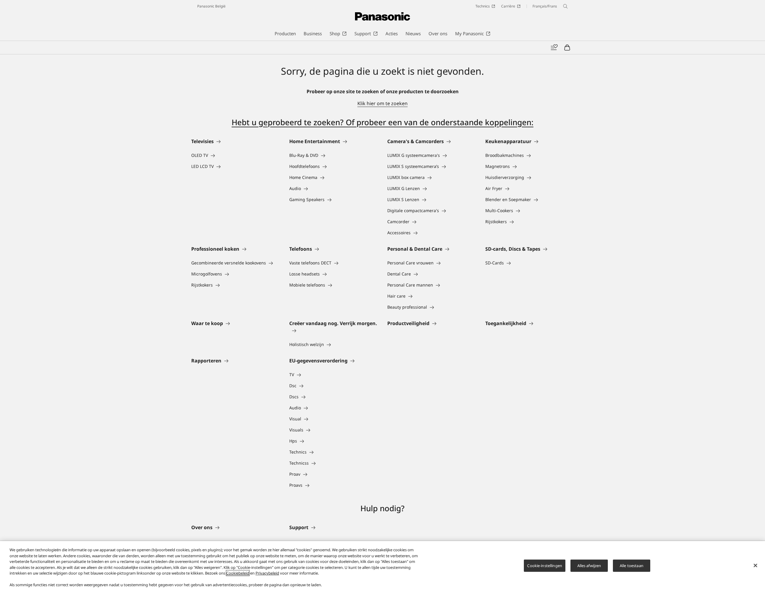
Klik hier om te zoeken (382, 103)
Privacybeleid (267, 573)
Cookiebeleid (237, 573)
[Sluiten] (755, 565)
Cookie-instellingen (544, 565)
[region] (382, 566)
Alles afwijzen (589, 565)
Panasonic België (211, 6)
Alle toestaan (631, 565)
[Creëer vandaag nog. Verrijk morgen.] (333, 330)
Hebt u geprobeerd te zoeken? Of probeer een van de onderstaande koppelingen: (382, 122)
